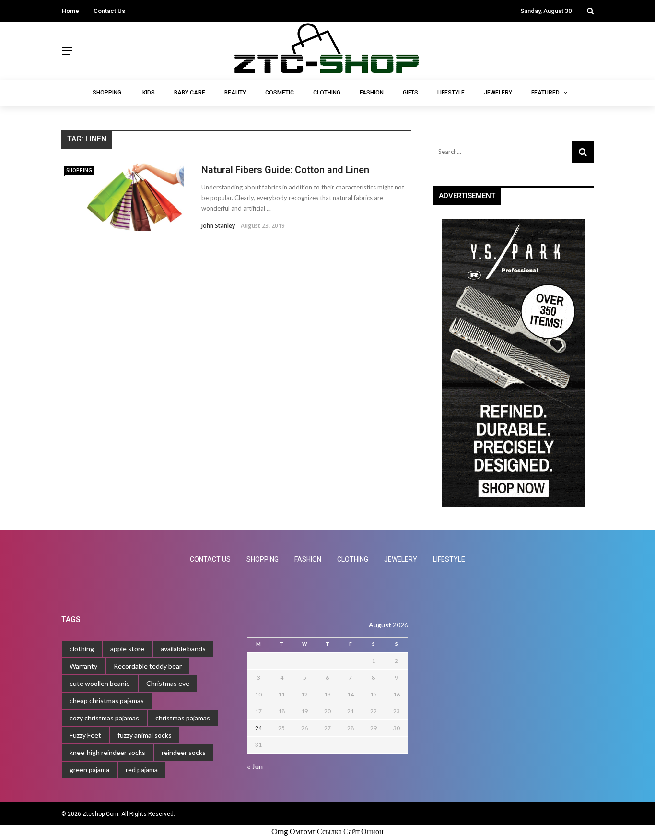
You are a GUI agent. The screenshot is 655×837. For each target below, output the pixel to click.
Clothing (326, 92)
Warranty (83, 666)
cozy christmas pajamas (104, 718)
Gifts (410, 92)
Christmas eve (167, 683)
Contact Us (109, 10)
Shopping (107, 92)
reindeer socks (184, 752)
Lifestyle (451, 92)
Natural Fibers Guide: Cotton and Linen (285, 170)
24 (258, 727)
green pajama (89, 770)
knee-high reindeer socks (107, 752)
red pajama (142, 770)
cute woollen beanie (100, 683)
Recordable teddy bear (148, 666)
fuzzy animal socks (144, 735)
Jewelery (498, 92)
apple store (127, 649)
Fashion (372, 92)
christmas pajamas (182, 718)
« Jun (255, 766)
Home (70, 10)
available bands (183, 649)
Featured (545, 92)
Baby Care (189, 92)
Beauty (235, 92)
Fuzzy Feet (85, 735)
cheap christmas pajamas (107, 700)
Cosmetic (279, 92)
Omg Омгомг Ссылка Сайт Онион (327, 831)
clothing (82, 649)
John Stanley (218, 226)
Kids (148, 92)
